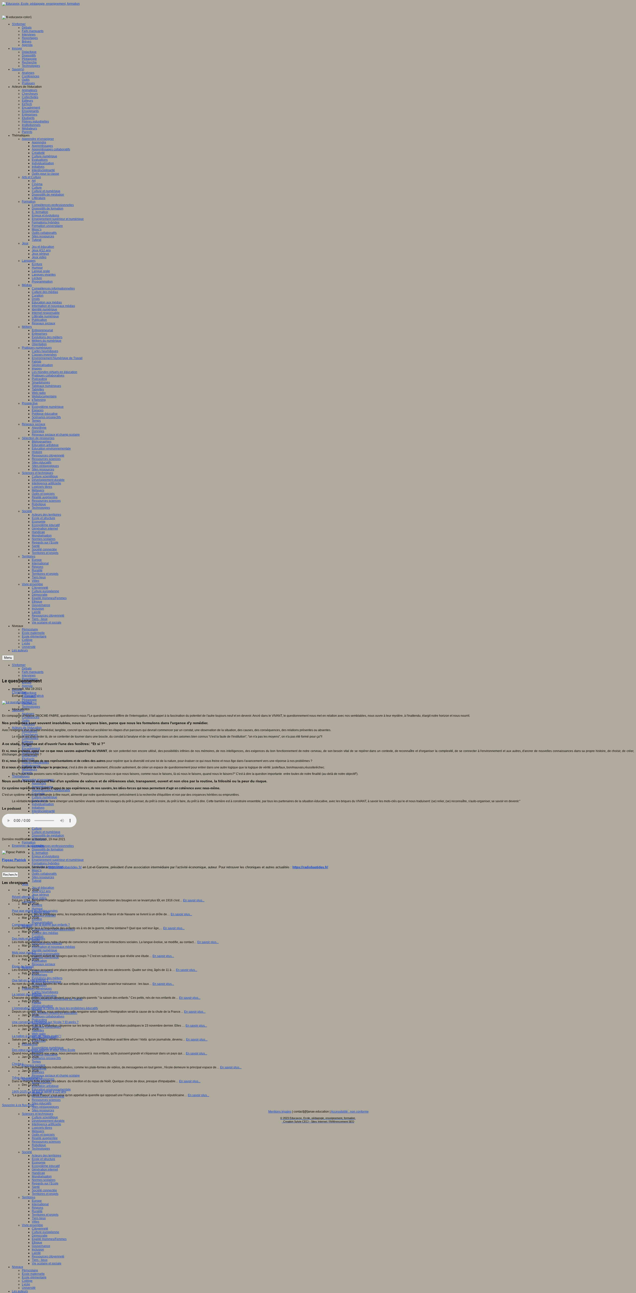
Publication (39, 960)
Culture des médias (45, 933)
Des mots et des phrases (28, 938)
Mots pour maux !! (24, 952)
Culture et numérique (46, 832)
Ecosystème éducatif (46, 1166)
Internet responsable (46, 954)
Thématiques (21, 776)
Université (29, 1288)
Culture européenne (45, 1232)
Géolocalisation (42, 1006)
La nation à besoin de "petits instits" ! (36, 1036)
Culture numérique (44, 797)
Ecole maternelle (33, 1274)
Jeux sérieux (40, 894)
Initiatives (38, 807)
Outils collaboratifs (44, 874)
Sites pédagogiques (45, 1107)
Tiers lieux (39, 1218)
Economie (38, 1162)
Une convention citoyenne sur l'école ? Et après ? (45, 1022)
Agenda (27, 686)
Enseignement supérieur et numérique (58, 860)
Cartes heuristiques (45, 992)
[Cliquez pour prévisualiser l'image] (17, 702)
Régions (37, 1208)
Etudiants (28, 759)
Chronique (19, 692)
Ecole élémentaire (34, 1277)
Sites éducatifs (41, 1103)
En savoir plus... (193, 900)
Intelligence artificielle (46, 1124)
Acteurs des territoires (46, 1155)
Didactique (29, 693)
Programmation (42, 922)
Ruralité (37, 1211)
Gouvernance (41, 1246)
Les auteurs (20, 1291)
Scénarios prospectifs (46, 1058)
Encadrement (31, 748)
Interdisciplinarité (43, 811)
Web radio (39, 1034)
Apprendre (39, 783)
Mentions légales (279, 1111)
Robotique (39, 1145)
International (40, 1204)
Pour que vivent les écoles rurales (35, 911)
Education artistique (45, 1086)
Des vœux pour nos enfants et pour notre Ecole (43, 1050)
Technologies (31, 707)
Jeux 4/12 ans (41, 891)
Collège (27, 1281)
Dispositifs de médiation (48, 835)
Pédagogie (29, 700)
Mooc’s (36, 870)
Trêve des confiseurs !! (27, 1078)
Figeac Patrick (34, 696)
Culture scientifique (45, 1117)
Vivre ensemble (32, 1225)
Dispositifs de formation (47, 849)
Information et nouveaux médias (53, 947)
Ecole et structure (43, 1159)
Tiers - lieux (39, 1260)
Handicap (38, 1173)
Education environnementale (51, 1089)
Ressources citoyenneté (48, 1256)
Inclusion (38, 1249)
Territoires (28, 1197)
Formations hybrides (45, 863)
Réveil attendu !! (23, 897)
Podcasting (39, 1020)
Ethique (37, 1242)
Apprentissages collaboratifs (51, 790)
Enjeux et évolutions (45, 856)
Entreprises (39, 974)
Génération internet (45, 1169)
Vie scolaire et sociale (46, 1263)
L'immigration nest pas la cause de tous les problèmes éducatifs (55, 1008)
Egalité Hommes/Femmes (49, 1239)
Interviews (29, 675)
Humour (37, 908)
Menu (8, 658)
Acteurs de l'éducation (27, 727)
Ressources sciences (46, 1100)
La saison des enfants (26, 994)
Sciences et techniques (37, 1114)
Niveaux (17, 1267)
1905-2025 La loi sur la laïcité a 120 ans (39, 1091)
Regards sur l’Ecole (45, 1183)
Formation (29, 842)
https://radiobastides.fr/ (65, 867)
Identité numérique (44, 950)
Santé (36, 1187)
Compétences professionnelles (53, 846)
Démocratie (39, 1235)
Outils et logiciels (43, 1134)
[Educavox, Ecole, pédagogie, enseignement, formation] (41, 3)
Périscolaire (30, 1270)
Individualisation (43, 804)
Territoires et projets (45, 1194)
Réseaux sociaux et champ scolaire (56, 1075)
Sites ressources (43, 877)
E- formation (40, 853)
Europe (37, 1201)
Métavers (38, 1131)
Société (27, 1152)
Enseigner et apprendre (28, 845)
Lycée (26, 1284)
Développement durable (48, 1121)
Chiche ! (17, 1064)
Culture (37, 828)
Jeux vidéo (39, 898)
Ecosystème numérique (48, 1047)
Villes (35, 1221)
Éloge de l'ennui (23, 966)
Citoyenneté (40, 1228)
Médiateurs (29, 769)
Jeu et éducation (43, 887)
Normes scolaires (43, 1180)
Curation (37, 936)
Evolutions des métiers (47, 978)
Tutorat (36, 880)
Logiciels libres (42, 1127)
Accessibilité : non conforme (350, 1111)
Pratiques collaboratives (48, 1016)
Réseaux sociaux (43, 964)
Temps (36, 1061)
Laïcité (36, 1253)
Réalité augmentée (45, 1138)
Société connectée (44, 1190)
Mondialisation (42, 1176)
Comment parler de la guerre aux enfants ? (41, 924)
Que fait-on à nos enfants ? (30, 980)
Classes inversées (44, 995)
